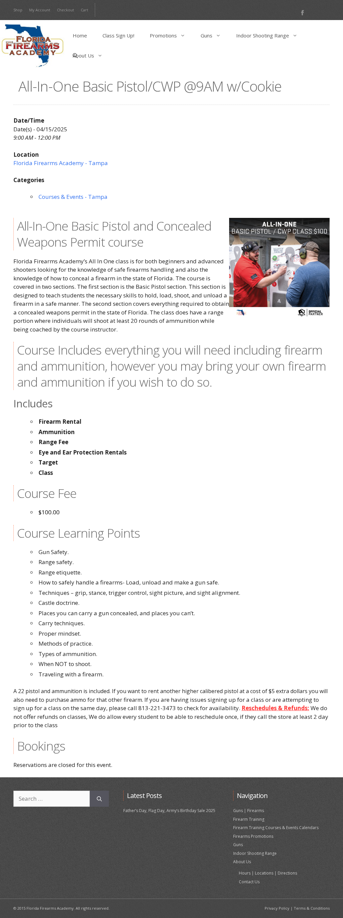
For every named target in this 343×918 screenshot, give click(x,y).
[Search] (99, 799)
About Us (83, 55)
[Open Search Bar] (75, 55)
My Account (39, 9)
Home (80, 35)
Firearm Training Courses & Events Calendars (276, 827)
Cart (84, 9)
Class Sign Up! (118, 35)
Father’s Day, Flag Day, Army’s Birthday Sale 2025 (169, 810)
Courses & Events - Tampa (73, 197)
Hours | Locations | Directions (268, 873)
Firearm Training (248, 819)
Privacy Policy (277, 908)
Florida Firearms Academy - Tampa (60, 163)
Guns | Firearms (248, 810)
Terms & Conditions (312, 908)
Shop (17, 9)
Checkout (65, 9)
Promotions (163, 35)
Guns (206, 35)
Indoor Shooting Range (262, 35)
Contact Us (249, 882)
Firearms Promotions (253, 836)
